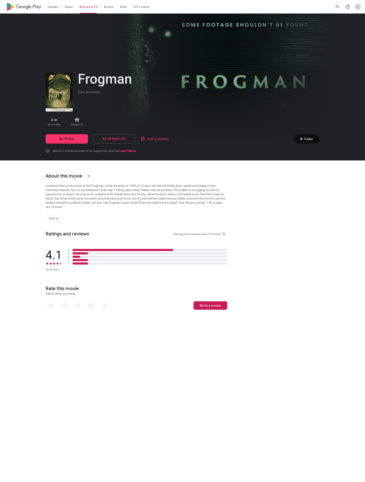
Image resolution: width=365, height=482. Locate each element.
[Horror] (54, 218)
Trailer (306, 138)
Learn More (127, 151)
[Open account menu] (358, 7)
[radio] (51, 306)
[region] (121, 122)
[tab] (52, 7)
